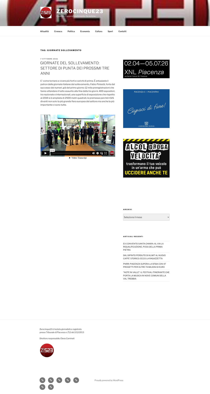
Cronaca (58, 31)
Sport (110, 31)
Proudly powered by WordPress (109, 380)
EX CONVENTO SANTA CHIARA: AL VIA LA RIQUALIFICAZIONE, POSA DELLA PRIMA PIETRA (143, 246)
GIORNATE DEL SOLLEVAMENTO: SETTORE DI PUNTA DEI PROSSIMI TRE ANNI (74, 68)
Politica (71, 31)
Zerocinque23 (79, 11)
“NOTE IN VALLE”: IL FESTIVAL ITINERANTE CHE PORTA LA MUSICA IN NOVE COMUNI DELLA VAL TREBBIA (146, 275)
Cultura (98, 31)
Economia (85, 31)
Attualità (44, 31)
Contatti (122, 31)
